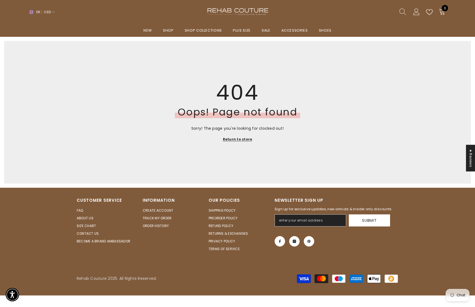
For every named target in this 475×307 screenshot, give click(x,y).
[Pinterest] (309, 241)
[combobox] (378, 12)
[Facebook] (280, 241)
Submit (369, 220)
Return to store (237, 139)
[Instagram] (294, 241)
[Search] (383, 12)
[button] (12, 295)
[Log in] (416, 12)
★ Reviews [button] (470, 158)
